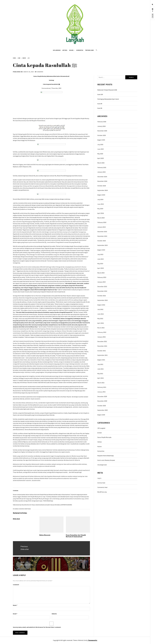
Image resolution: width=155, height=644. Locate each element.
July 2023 (100, 254)
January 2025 (101, 172)
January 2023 (101, 282)
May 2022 (100, 318)
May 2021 (100, 373)
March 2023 (100, 273)
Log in (99, 478)
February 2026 (101, 121)
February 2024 (101, 222)
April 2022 (100, 323)
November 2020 (102, 401)
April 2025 (100, 158)
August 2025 (101, 140)
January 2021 (101, 392)
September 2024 (102, 190)
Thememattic (92, 640)
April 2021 (100, 378)
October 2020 (101, 405)
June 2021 (100, 369)
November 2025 (102, 131)
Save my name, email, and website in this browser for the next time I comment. (37, 627)
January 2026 (101, 126)
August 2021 (101, 360)
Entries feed (101, 483)
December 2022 (102, 286)
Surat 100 (100, 94)
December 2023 (102, 231)
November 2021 (102, 346)
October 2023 (101, 240)
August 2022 (101, 305)
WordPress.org (102, 492)
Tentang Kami (89, 50)
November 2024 (102, 181)
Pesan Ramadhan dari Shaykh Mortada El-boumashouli (76, 536)
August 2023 (101, 250)
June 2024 (100, 204)
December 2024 (102, 176)
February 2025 (101, 167)
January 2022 (101, 337)
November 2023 (102, 236)
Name (15, 605)
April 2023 (100, 268)
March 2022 (100, 328)
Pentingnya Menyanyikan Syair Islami (108, 99)
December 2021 (102, 341)
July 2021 (100, 364)
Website (54, 614)
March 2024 (100, 218)
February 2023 (101, 277)
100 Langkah (57, 50)
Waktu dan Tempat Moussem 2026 (107, 90)
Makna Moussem (44, 535)
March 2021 (100, 383)
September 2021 (102, 355)
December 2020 (102, 396)
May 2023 (100, 263)
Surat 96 (99, 108)
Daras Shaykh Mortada (23, 509)
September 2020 (102, 410)
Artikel (64, 50)
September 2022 (102, 300)
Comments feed (102, 487)
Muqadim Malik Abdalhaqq (105, 455)
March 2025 (100, 163)
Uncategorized (102, 465)
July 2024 (100, 199)
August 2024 (101, 195)
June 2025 (100, 149)
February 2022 (101, 332)
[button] (152, 4)
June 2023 (100, 259)
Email (15, 614)
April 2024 (100, 213)
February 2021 (101, 387)
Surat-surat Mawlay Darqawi (106, 460)
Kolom (71, 50)
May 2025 (100, 153)
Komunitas (79, 50)
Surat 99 (99, 103)
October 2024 (101, 186)
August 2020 (101, 415)
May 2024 (100, 208)
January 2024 (101, 227)
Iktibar (99, 442)
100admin (40, 72)
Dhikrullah (16, 519)
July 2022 (100, 309)
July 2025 (100, 144)
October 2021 (101, 350)
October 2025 (101, 135)
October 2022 (101, 295)
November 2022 (102, 291)
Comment (16, 584)
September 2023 (102, 245)
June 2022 (100, 314)
